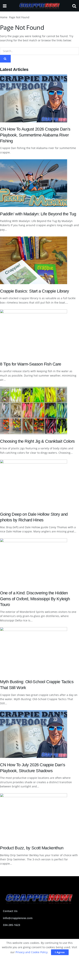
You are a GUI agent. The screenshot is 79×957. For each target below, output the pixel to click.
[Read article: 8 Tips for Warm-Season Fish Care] (39, 333)
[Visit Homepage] (39, 6)
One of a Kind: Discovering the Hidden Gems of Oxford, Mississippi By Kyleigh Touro (35, 599)
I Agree (60, 952)
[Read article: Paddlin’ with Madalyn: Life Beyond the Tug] (39, 183)
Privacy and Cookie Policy (32, 952)
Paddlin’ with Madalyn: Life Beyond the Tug (38, 214)
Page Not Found (19, 17)
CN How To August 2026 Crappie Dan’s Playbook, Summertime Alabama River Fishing (35, 135)
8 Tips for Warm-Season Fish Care (30, 364)
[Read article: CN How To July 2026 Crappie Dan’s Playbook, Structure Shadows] (39, 734)
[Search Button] (74, 5)
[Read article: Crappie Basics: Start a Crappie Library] (39, 260)
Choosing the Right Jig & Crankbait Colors (37, 441)
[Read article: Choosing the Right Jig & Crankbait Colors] (39, 410)
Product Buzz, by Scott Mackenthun (31, 848)
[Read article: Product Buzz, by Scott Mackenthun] (39, 817)
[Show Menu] (5, 5)
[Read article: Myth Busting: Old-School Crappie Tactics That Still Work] (39, 651)
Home (3, 17)
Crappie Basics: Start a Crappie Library (34, 291)
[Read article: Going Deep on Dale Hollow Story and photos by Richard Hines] (39, 483)
